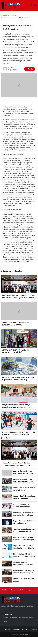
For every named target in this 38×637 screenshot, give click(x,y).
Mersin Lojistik (24, 634)
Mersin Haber (14, 634)
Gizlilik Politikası (15, 617)
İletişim (5, 617)
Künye (5, 621)
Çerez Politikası (28, 617)
